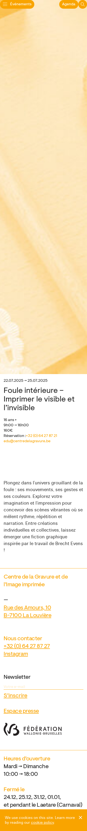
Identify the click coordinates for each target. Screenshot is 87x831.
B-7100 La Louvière (27, 616)
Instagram (16, 654)
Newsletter (17, 677)
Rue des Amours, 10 (27, 608)
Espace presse (21, 711)
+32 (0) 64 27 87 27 (27, 646)
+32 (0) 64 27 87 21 (41, 436)
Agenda (68, 4)
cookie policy (42, 822)
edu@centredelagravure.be (27, 441)
